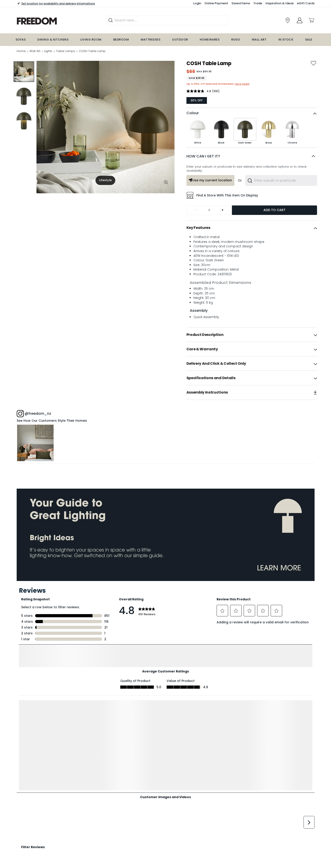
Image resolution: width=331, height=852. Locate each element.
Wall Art (259, 39)
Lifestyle (105, 180)
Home (21, 51)
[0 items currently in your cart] (311, 20)
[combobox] (281, 180)
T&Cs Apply (241, 84)
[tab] (251, 228)
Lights (48, 51)
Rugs (235, 39)
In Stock (285, 39)
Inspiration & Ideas (279, 3)
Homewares (210, 39)
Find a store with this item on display (227, 195)
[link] (53, 21)
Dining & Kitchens (52, 39)
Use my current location (212, 180)
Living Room (91, 39)
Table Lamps (65, 51)
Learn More (35, 443)
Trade (257, 3)
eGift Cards (306, 3)
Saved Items (240, 3)
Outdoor (180, 39)
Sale (308, 39)
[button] (251, 156)
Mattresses (151, 39)
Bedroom (121, 39)
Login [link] (197, 3)
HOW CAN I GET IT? (203, 156)
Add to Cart (274, 210)
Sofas (21, 39)
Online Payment (216, 3)
